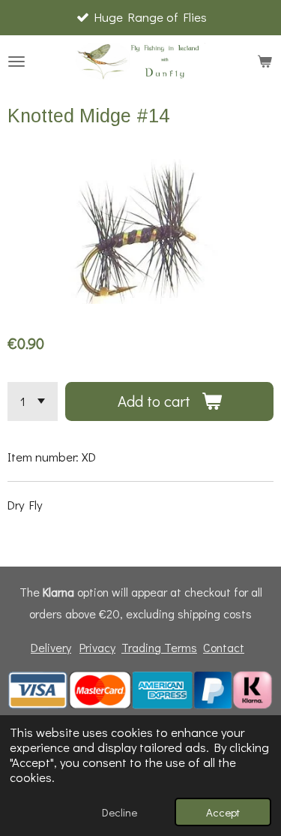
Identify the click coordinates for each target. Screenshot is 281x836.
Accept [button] (223, 811)
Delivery (51, 647)
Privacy (97, 647)
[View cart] (264, 61)
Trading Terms (159, 647)
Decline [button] (119, 811)
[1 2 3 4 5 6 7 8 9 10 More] (32, 401)
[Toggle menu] (16, 61)
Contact (223, 647)
